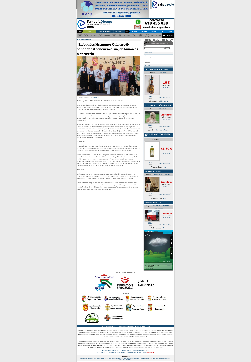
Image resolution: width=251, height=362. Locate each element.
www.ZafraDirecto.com (125, 359)
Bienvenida (107, 35)
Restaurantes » (156, 198)
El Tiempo (111, 352)
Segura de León (134, 35)
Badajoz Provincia (150, 58)
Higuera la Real (147, 35)
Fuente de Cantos (100, 35)
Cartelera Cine (125, 350)
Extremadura (119, 31)
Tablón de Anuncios (102, 352)
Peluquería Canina (162, 130)
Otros (164, 167)
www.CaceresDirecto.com (119, 358)
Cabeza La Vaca (80, 35)
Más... (152, 35)
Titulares (147, 62)
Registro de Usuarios (127, 352)
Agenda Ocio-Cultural (114, 350)
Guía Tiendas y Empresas (137, 350)
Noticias (104, 350)
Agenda (134, 31)
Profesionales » (157, 228)
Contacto (117, 352)
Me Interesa (164, 98)
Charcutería (164, 101)
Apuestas (158, 35)
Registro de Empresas (140, 352)
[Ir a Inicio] (82, 29)
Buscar (167, 48)
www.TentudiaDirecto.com (163, 358)
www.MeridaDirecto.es (133, 358)
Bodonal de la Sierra (86, 35)
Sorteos (161, 31)
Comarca (89, 31)
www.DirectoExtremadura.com (88, 358)
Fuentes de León (120, 35)
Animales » (152, 130)
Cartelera (144, 31)
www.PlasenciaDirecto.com (148, 358)
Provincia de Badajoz (104, 31)
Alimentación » (154, 101)
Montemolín (127, 35)
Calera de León (114, 35)
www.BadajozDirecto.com (104, 358)
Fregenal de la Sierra (140, 35)
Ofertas (153, 31)
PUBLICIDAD (150, 352)
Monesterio (93, 35)
